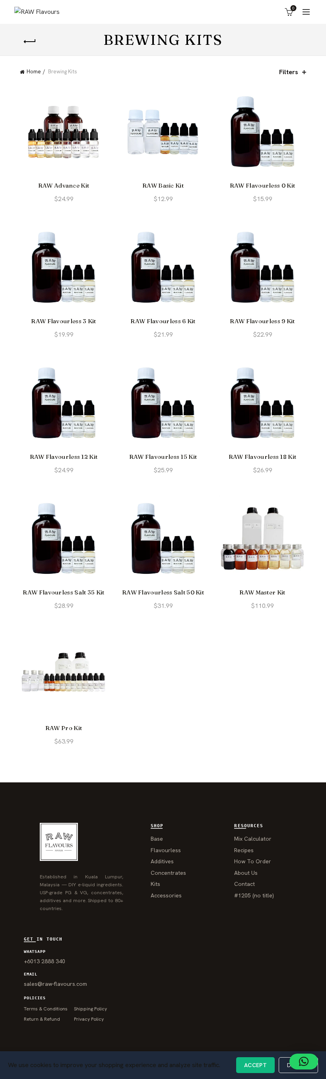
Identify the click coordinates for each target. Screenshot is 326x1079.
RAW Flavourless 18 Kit (263, 456)
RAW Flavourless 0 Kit (262, 185)
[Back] (30, 42)
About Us (246, 872)
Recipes (244, 850)
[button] (303, 1061)
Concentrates (168, 872)
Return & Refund (42, 1019)
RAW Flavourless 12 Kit (64, 456)
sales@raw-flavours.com (55, 983)
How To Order (252, 861)
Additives (162, 861)
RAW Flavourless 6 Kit (162, 321)
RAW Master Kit (262, 592)
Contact (244, 883)
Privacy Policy (89, 1019)
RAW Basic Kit (163, 185)
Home (34, 71)
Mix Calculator (253, 838)
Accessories (166, 895)
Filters (288, 72)
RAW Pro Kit (63, 728)
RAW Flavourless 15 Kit (163, 456)
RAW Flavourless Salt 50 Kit (163, 592)
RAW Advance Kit (63, 185)
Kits (155, 883)
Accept (255, 1065)
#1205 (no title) (254, 895)
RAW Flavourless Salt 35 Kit (63, 592)
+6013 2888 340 (44, 961)
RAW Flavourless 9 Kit (262, 321)
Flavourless (166, 850)
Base (157, 838)
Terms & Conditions (46, 1009)
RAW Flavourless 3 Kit (63, 321)
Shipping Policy (90, 1009)
